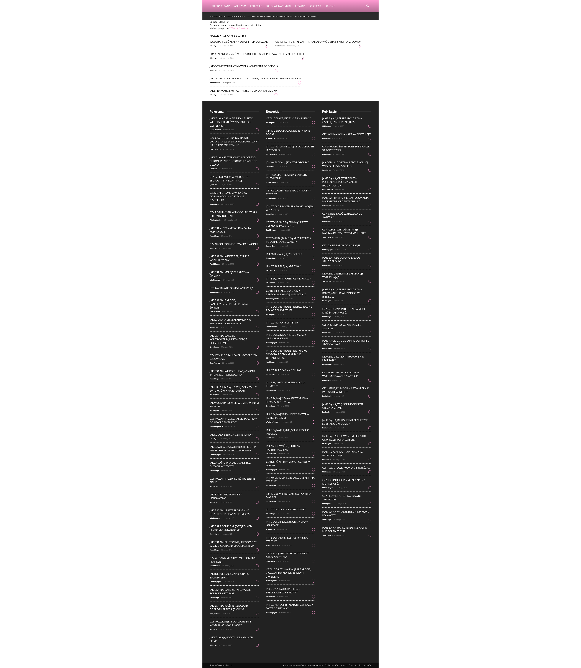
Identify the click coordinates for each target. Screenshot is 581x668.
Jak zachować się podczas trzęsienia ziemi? (283, 447)
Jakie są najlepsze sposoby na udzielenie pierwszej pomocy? (230, 512)
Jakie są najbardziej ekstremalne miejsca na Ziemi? (344, 529)
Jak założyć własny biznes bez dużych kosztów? (230, 464)
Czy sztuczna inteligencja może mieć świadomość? (344, 310)
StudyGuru (214, 534)
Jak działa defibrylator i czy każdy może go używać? (289, 606)
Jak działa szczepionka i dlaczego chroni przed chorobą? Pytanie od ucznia (233, 161)
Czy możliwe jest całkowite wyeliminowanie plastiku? (340, 374)
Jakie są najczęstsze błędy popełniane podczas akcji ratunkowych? (339, 181)
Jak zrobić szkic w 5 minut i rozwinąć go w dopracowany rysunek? (255, 78)
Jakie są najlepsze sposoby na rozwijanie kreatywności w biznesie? (342, 293)
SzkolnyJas (214, 46)
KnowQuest (327, 348)
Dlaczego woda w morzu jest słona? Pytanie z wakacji (230, 178)
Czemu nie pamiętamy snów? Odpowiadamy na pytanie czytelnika (228, 196)
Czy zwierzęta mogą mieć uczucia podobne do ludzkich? (288, 239)
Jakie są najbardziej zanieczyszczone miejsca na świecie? (229, 304)
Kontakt (330, 6)
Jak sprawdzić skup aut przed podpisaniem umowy (243, 90)
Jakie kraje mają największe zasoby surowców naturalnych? (233, 388)
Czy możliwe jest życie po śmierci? (288, 118)
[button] (367, 6)
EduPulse (213, 169)
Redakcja (300, 6)
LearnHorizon (215, 130)
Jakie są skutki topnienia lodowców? (226, 496)
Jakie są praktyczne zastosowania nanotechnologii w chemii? (345, 199)
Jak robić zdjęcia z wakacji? (307, 16)
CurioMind (270, 214)
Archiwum (240, 6)
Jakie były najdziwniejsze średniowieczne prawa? (283, 590)
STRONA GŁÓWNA (238, 28)
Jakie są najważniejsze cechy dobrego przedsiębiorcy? (229, 607)
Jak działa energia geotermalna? (232, 434)
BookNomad (215, 82)
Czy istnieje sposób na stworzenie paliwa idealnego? (345, 390)
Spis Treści (315, 6)
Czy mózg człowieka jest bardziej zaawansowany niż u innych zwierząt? (288, 573)
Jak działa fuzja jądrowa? (283, 266)
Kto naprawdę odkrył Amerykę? (231, 288)
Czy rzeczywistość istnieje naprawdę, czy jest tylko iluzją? (344, 231)
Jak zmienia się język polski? (284, 254)
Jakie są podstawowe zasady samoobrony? (341, 259)
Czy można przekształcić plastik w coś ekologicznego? (233, 420)
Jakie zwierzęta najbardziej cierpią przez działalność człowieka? (233, 448)
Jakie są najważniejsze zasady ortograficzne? (286, 336)
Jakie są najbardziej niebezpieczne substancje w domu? (345, 421)
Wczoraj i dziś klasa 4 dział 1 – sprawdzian (239, 41)
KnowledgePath (216, 426)
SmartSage (214, 204)
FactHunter (271, 270)
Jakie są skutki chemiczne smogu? (288, 278)
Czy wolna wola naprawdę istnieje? (346, 134)
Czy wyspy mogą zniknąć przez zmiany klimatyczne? (287, 224)
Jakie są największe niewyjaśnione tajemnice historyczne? (232, 372)
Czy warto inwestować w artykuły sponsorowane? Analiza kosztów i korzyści (314, 665)
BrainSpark (280, 46)
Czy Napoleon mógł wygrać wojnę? (234, 244)
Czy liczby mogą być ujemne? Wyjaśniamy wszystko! (270, 16)
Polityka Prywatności (278, 6)
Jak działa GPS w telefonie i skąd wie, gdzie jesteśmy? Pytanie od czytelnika (231, 122)
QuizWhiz (213, 184)
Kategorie (256, 6)
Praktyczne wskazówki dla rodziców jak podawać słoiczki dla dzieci (257, 54)
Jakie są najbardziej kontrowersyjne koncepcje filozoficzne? (228, 339)
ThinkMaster (215, 264)
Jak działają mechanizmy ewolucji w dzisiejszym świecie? (345, 164)
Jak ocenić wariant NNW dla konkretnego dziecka (244, 66)
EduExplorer (215, 149)
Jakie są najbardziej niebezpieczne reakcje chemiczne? (289, 308)
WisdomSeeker (216, 220)
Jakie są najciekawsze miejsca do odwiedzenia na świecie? (344, 437)
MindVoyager (215, 280)
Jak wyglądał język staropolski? (287, 162)
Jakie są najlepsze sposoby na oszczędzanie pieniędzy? (342, 120)
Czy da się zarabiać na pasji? (341, 245)
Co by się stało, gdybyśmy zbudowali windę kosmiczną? (286, 292)
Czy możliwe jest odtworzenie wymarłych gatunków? (230, 623)
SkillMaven (270, 596)
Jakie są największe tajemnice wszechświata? (229, 258)
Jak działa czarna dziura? (283, 370)
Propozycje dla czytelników (360, 665)
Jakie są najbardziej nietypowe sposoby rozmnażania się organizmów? (286, 354)
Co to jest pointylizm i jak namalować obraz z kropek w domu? (318, 41)
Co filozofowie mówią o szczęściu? (346, 467)
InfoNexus (214, 327)
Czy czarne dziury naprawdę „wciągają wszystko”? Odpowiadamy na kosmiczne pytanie (234, 141)
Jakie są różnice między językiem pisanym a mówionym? (231, 528)
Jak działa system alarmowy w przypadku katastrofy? (230, 321)
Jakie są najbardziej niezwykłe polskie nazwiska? (230, 591)
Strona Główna (221, 6)
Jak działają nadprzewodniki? (286, 509)
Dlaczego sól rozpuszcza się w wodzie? (227, 16)
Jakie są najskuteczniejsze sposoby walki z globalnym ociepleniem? (233, 543)
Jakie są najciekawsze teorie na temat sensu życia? (287, 400)
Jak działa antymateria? (282, 322)
